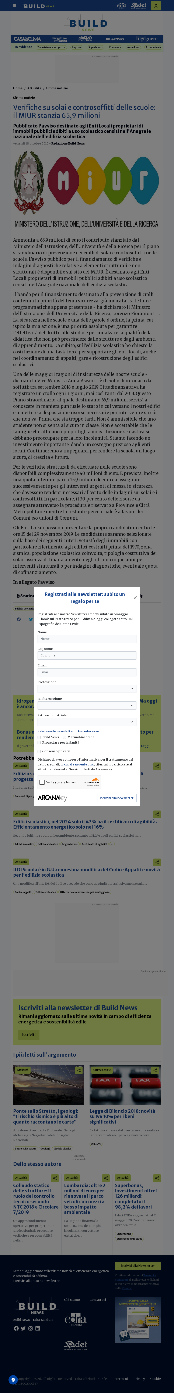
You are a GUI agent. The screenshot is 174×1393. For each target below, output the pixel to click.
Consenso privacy (56, 751)
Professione (47, 682)
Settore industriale (52, 715)
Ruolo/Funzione (50, 699)
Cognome (45, 649)
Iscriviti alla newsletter (116, 798)
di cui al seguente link (77, 764)
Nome (42, 632)
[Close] (135, 598)
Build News (50, 737)
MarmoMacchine (80, 737)
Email (42, 665)
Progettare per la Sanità (60, 742)
